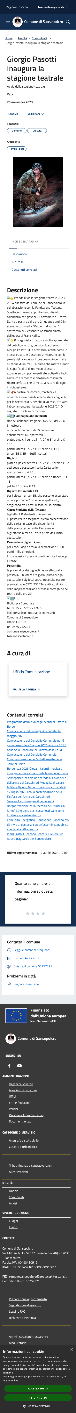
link (16, 1380)
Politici (13, 1109)
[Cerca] (67, 21)
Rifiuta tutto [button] (38, 1397)
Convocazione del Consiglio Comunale (32, 754)
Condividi (14, 114)
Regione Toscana (17, 7)
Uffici (12, 1096)
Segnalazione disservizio (25, 1305)
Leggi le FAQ (17, 1311)
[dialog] (38, 1379)
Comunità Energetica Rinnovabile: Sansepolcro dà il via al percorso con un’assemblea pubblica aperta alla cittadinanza (38, 825)
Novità (22, 38)
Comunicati (39, 38)
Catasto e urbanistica (23, 1146)
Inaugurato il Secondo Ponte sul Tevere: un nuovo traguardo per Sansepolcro (35, 836)
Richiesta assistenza (22, 1317)
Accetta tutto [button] (38, 1388)
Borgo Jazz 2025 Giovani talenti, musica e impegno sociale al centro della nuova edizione (37, 770)
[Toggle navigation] (7, 21)
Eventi (13, 1227)
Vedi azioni (33, 114)
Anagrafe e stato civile (24, 1140)
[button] (38, 1406)
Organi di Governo (21, 1084)
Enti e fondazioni (20, 1102)
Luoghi (13, 1220)
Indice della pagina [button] (25, 241)
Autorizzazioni (18, 1171)
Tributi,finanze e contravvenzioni (30, 1165)
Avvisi (13, 1203)
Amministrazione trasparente (28, 1336)
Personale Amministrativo (26, 1115)
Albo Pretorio (17, 1342)
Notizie (13, 1190)
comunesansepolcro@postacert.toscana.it (38, 1276)
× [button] (71, 1349)
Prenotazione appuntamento (28, 1299)
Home (8, 38)
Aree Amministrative (23, 1090)
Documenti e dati (20, 1121)
